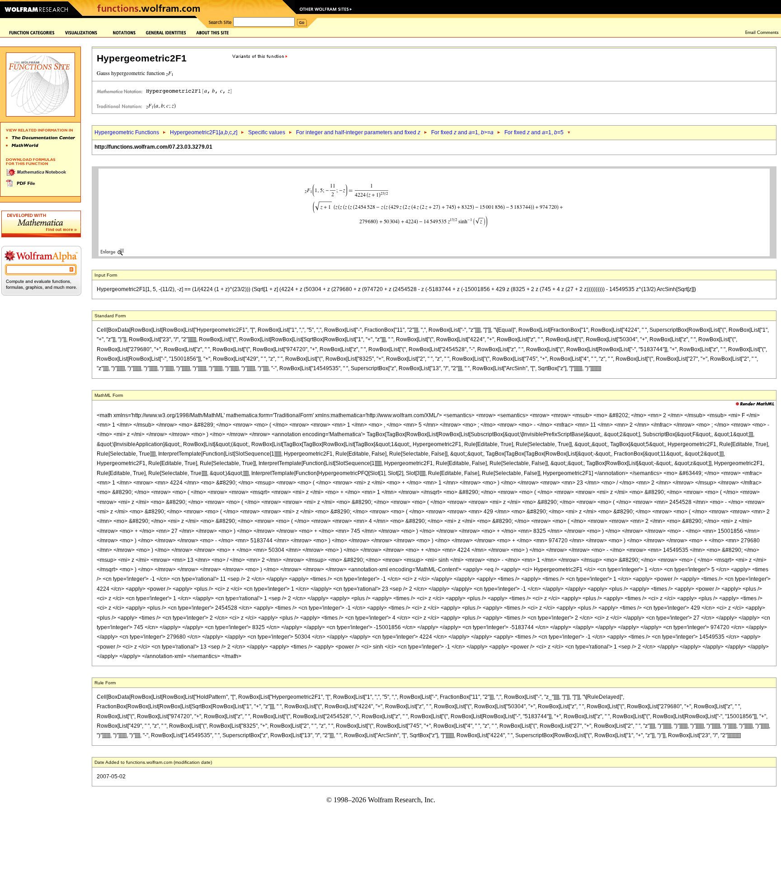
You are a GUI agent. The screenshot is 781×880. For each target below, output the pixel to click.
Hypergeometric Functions (126, 132)
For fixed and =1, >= (462, 132)
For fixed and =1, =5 (534, 132)
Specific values (266, 132)
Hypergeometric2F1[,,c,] (203, 132)
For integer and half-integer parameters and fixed (358, 132)
